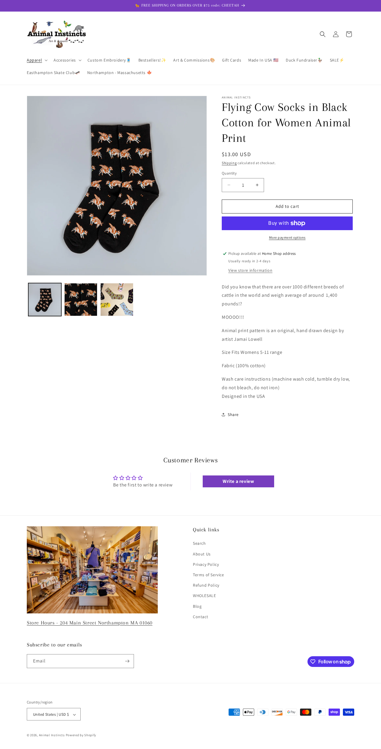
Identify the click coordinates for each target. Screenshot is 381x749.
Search (199, 543)
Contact (200, 616)
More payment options (287, 237)
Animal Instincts (52, 735)
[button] (36, 60)
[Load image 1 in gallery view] (44, 299)
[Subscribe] (127, 661)
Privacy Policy (206, 564)
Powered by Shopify (81, 735)
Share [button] (233, 414)
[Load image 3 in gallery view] (116, 299)
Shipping (229, 163)
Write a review (238, 481)
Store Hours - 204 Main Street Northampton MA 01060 (89, 623)
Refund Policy (206, 585)
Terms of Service (208, 574)
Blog (197, 606)
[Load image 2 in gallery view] (80, 299)
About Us (202, 554)
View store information (250, 270)
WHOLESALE (204, 595)
